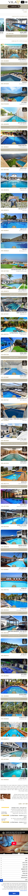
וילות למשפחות (24, 869)
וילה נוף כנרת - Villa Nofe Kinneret (17, 631)
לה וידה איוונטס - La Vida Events (18, 333)
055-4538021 (5, 147)
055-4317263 (5, 271)
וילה (26, 10)
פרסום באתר (22, 2)
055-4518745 (5, 463)
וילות (26, 858)
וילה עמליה (24, 588)
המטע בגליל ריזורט (22, 439)
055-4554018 (5, 190)
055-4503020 (5, 610)
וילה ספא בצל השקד (21, 312)
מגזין (26, 879)
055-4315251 (5, 314)
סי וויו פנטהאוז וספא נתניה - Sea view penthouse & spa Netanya (14, 419)
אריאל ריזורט (23, 505)
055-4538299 (5, 124)
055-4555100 (5, 633)
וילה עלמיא (24, 482)
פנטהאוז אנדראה (22, 123)
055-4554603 (5, 676)
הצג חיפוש (14, 6)
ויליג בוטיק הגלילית (22, 398)
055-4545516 (5, 547)
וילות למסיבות (24, 875)
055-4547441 (5, 400)
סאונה (23, 10)
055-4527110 (5, 483)
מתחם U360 (23, 462)
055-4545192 (5, 590)
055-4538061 (5, 569)
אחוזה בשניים (23, 32)
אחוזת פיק (24, 102)
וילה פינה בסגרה (22, 145)
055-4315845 (5, 759)
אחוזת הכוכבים (23, 694)
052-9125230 (5, 104)
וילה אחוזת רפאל (22, 290)
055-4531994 (5, 170)
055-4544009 (5, 61)
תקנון (26, 860)
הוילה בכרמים (23, 188)
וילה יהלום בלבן (23, 568)
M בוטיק (24, 82)
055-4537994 (5, 526)
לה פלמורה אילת (22, 59)
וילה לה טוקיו (23, 229)
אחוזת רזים (24, 674)
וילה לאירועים (24, 871)
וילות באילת (25, 873)
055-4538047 (5, 230)
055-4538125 (5, 655)
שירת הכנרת (23, 608)
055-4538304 (5, 719)
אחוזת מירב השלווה (22, 525)
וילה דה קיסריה (23, 717)
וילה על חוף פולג (22, 209)
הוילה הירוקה (23, 168)
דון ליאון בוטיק (23, 778)
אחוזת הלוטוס (23, 376)
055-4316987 (5, 377)
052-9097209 (9, 33)
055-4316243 (5, 84)
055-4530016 (5, 210)
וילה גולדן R (24, 737)
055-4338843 (5, 420)
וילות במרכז (25, 864)
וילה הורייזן (24, 654)
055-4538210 (5, 291)
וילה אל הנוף (23, 758)
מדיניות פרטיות (24, 877)
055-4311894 (5, 506)
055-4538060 (5, 696)
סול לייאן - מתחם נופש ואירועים (19, 269)
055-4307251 (5, 334)
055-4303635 (5, 779)
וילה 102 (24, 249)
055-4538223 (5, 251)
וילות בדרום (25, 862)
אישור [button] (14, 893)
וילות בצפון (25, 867)
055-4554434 (5, 440)
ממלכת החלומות (22, 545)
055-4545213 (5, 739)
